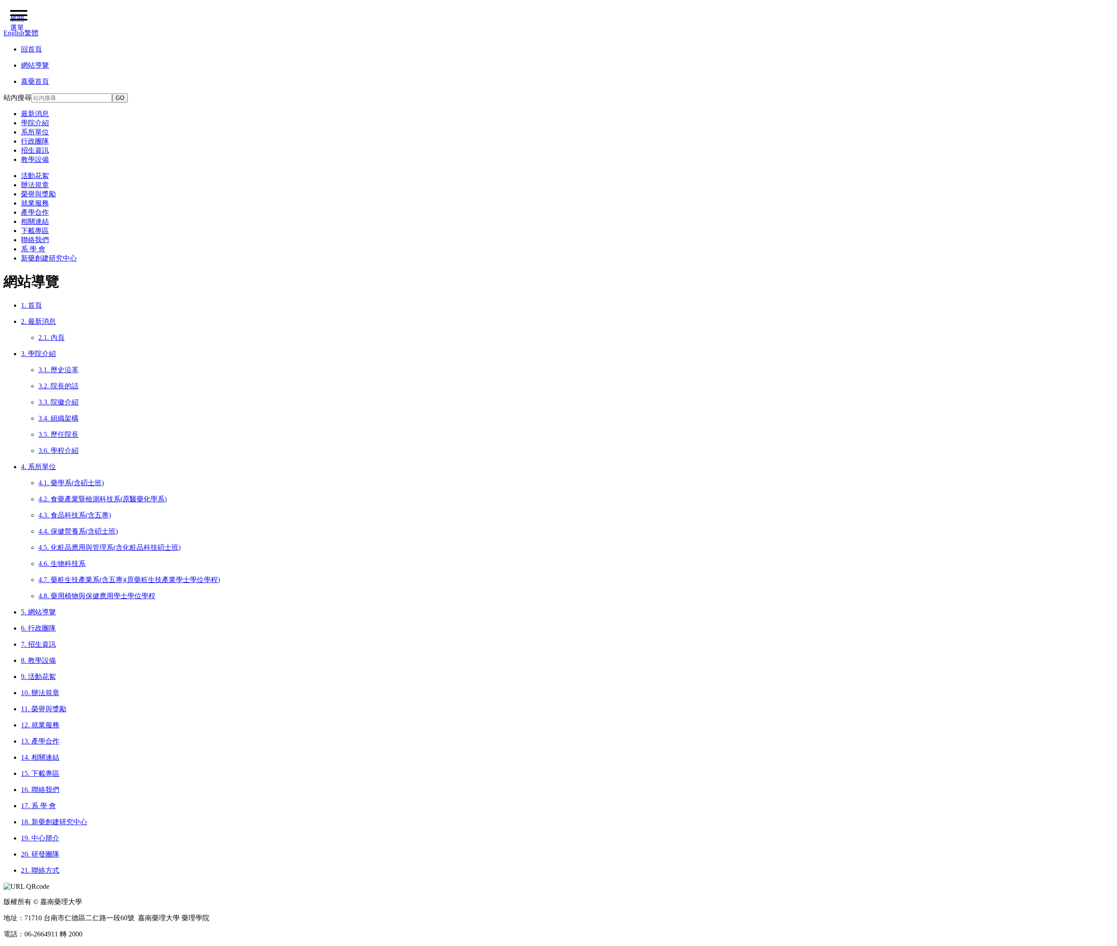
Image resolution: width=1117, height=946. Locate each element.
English (13, 33)
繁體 (31, 33)
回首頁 (31, 49)
